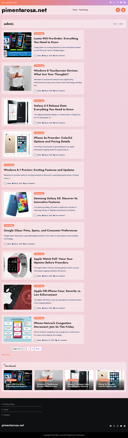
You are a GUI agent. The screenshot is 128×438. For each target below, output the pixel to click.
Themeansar (79, 435)
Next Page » (6, 355)
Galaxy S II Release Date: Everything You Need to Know (54, 107)
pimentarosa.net (24, 10)
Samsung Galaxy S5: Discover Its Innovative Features (56, 200)
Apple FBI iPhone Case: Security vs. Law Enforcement (57, 293)
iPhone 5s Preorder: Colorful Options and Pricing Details (53, 139)
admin (39, 56)
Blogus (70, 435)
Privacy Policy (9, 404)
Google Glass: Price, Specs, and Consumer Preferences (40, 230)
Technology (83, 10)
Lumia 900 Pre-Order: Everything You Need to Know (56, 40)
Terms (6, 410)
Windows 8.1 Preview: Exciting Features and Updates (39, 170)
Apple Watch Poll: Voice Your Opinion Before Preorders (53, 260)
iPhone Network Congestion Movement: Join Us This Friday (54, 325)
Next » (38, 349)
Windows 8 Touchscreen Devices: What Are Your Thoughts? (56, 72)
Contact (7, 415)
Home (75, 10)
